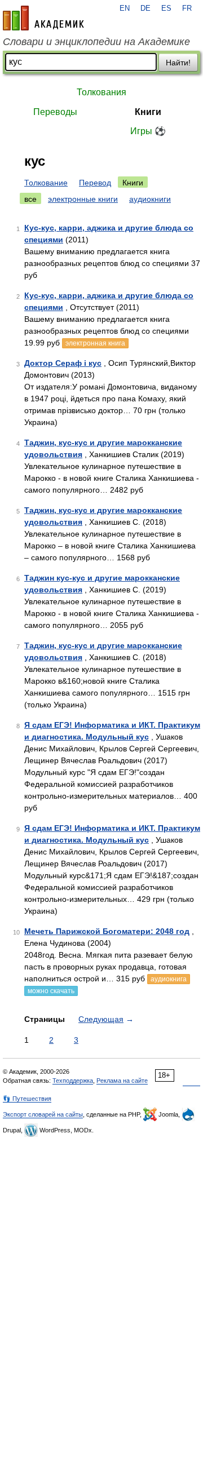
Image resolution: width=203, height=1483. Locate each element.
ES (166, 8)
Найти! (178, 62)
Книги (148, 112)
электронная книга (95, 343)
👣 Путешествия (27, 1098)
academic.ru (43, 18)
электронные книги (83, 198)
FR (187, 8)
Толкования (101, 92)
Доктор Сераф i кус (63, 363)
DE (145, 8)
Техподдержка (72, 1080)
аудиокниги (150, 198)
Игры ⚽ (148, 131)
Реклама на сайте (122, 1080)
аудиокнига (169, 979)
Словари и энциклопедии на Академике (96, 41)
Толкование (46, 182)
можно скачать (51, 991)
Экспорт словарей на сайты (43, 1114)
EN (125, 8)
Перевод (95, 182)
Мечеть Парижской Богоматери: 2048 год (106, 931)
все (30, 198)
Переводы (55, 112)
